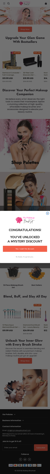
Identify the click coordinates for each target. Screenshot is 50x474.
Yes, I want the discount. (25, 249)
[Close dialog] (47, 213)
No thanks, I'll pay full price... (25, 257)
